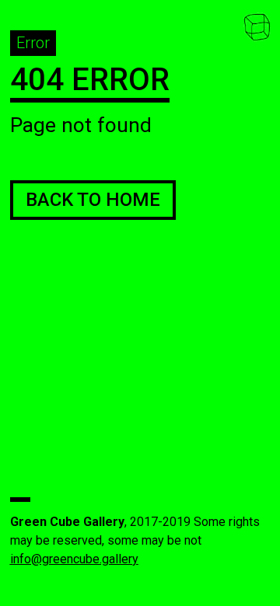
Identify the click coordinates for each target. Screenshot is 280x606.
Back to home (93, 200)
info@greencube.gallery (74, 559)
